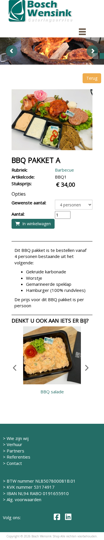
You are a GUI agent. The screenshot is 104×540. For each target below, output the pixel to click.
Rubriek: (19, 170)
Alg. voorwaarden (24, 499)
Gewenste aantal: (29, 203)
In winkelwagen (35, 223)
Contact (14, 463)
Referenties (18, 457)
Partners (15, 451)
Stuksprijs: (22, 183)
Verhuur (14, 444)
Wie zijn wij (18, 438)
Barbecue (64, 170)
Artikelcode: (23, 177)
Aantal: (18, 214)
